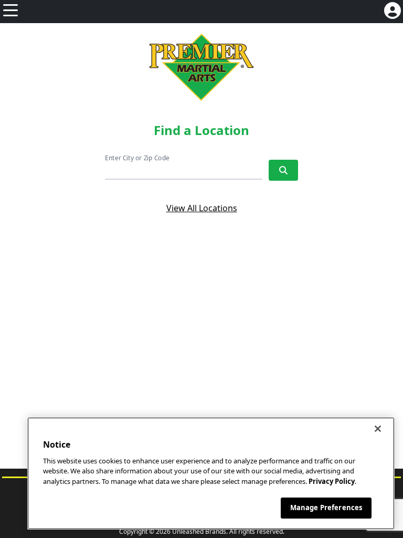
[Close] (377, 428)
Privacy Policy (332, 481)
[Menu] (10, 11)
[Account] (392, 11)
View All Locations (201, 208)
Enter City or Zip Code (137, 157)
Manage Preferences (326, 507)
